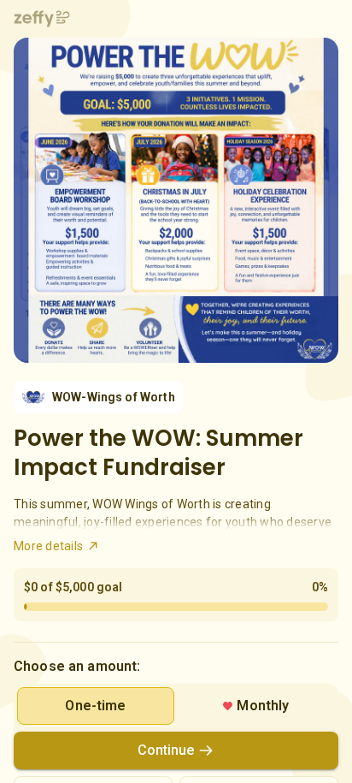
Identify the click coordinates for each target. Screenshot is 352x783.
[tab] (95, 706)
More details (48, 546)
